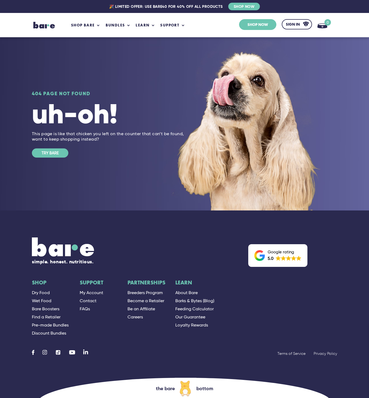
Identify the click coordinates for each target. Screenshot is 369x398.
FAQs (85, 308)
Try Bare (50, 153)
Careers (135, 316)
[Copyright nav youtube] (72, 352)
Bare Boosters (45, 308)
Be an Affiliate (141, 308)
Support (91, 282)
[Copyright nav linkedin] (85, 352)
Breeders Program (145, 292)
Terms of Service (291, 353)
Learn (183, 282)
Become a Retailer (146, 300)
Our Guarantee (190, 316)
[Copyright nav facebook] (33, 352)
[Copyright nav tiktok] (58, 352)
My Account (91, 292)
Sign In (293, 24)
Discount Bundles (49, 333)
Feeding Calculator (194, 308)
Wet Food (41, 300)
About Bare (186, 292)
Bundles (115, 25)
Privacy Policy (325, 353)
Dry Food (41, 292)
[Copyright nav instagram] (44, 352)
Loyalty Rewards (191, 325)
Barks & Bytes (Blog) (194, 300)
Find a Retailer (46, 316)
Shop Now (244, 6)
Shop (39, 282)
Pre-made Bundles (50, 325)
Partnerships (146, 282)
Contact (88, 300)
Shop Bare (83, 25)
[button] (277, 255)
